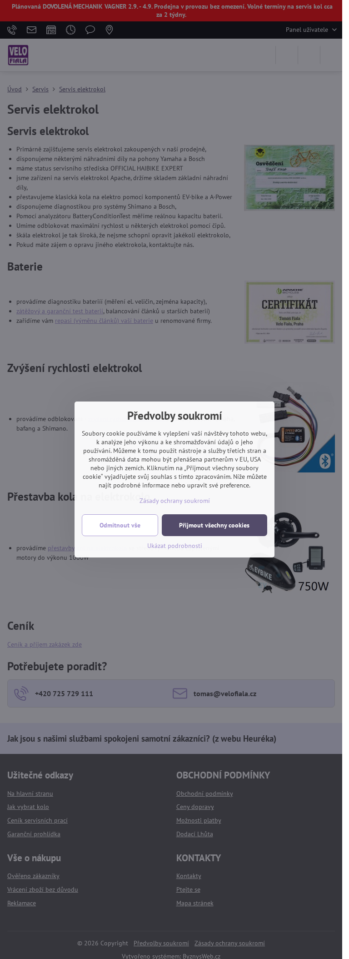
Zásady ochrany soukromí (175, 501)
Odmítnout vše (120, 525)
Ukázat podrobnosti (174, 546)
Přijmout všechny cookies (214, 525)
